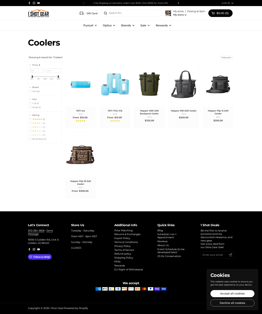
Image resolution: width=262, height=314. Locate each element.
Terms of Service (124, 250)
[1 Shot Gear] (38, 13)
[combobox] (131, 13)
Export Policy (122, 238)
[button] (185, 13)
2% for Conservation (169, 256)
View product (80, 87)
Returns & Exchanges (127, 234)
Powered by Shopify (76, 308)
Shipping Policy (123, 257)
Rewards (119, 265)
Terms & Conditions (126, 242)
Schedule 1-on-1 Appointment (166, 236)
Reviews (162, 241)
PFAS (117, 261)
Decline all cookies (232, 303)
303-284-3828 (36, 230)
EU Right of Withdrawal (128, 269)
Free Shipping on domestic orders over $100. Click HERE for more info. (131, 3)
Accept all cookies (232, 293)
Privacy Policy (122, 246)
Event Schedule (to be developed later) (171, 251)
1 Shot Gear (56, 308)
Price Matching (123, 230)
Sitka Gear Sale (214, 247)
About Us (163, 245)
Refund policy (122, 253)
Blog (160, 230)
